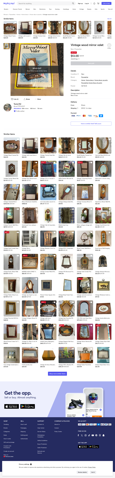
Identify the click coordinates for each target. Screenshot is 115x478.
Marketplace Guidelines (40, 436)
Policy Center (58, 431)
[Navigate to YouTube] (93, 435)
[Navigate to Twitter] (82, 435)
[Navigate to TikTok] (89, 435)
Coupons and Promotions (7, 446)
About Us (57, 424)
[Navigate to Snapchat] (103, 435)
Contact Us (40, 424)
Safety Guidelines (42, 440)
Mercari (6, 14)
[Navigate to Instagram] (85, 435)
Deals (5, 435)
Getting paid (24, 435)
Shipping (23, 431)
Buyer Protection (42, 444)
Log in (87, 3)
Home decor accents (35, 14)
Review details (82, 472)
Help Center (40, 428)
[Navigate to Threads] (100, 435)
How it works (7, 438)
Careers (56, 428)
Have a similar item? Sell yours (91, 123)
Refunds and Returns (41, 452)
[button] (94, 3)
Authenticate (24, 438)
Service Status (41, 431)
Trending (6, 424)
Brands (6, 428)
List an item (106, 3)
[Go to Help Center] (78, 74)
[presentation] (79, 59)
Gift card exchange (9, 442)
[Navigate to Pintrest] (96, 435)
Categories (7, 431)
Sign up (80, 3)
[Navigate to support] (79, 424)
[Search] (73, 3)
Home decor (24, 14)
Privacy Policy (92, 467)
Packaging (23, 428)
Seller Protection (42, 447)
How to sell (24, 424)
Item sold (91, 63)
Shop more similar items (57, 374)
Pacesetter (12, 14)
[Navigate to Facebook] (78, 435)
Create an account (9, 451)
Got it (93, 472)
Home (18, 14)
